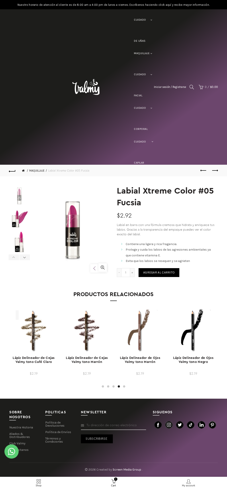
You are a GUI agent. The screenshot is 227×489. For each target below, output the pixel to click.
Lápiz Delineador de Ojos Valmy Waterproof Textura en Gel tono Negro (193, 362)
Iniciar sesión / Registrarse (170, 87)
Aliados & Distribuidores (19, 435)
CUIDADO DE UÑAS (140, 24)
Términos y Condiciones (54, 440)
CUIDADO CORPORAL (141, 112)
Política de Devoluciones (55, 424)
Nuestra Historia (21, 427)
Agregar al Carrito (159, 272)
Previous (14, 257)
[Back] (12, 170)
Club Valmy (17, 443)
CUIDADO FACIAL (140, 79)
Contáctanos (19, 450)
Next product (214, 170)
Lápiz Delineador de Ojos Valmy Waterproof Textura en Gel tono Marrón (140, 362)
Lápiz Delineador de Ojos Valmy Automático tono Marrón (87, 362)
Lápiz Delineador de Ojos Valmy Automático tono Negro (34, 362)
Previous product (203, 170)
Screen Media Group (127, 469)
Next (24, 257)
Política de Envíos (58, 432)
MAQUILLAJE (142, 53)
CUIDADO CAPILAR (140, 146)
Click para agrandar (102, 267)
